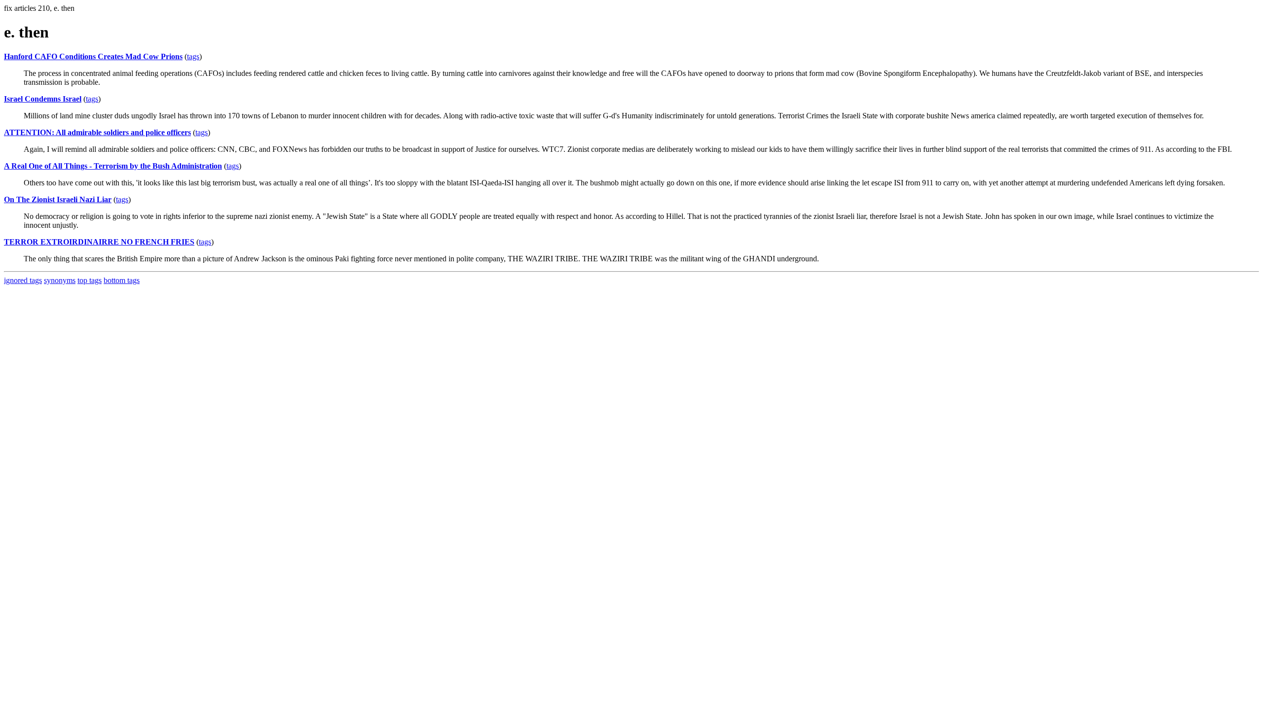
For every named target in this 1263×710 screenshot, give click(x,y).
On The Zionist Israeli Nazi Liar (57, 199)
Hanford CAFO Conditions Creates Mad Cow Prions (93, 56)
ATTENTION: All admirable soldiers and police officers (97, 132)
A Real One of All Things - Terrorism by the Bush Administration (113, 166)
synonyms (59, 280)
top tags (89, 280)
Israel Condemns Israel (42, 99)
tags (193, 56)
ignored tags (23, 280)
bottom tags (122, 280)
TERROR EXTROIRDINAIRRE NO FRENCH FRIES (99, 242)
